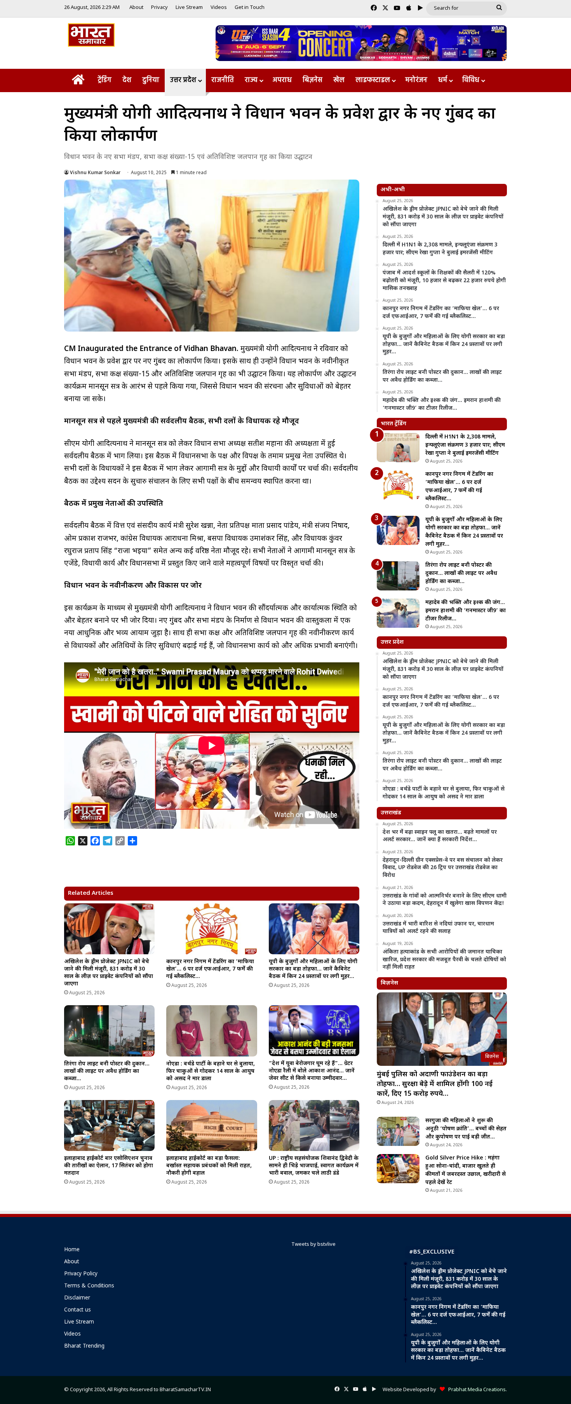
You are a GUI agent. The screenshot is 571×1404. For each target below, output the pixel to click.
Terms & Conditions (89, 1286)
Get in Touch (250, 7)
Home (72, 1250)
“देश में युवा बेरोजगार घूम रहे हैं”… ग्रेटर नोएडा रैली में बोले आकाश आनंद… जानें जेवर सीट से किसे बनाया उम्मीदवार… (312, 1071)
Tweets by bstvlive (313, 1244)
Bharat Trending (84, 1346)
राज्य (251, 80)
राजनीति (222, 80)
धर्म (442, 80)
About (136, 7)
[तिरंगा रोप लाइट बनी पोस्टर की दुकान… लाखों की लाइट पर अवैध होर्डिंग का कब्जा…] (109, 1030)
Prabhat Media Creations (475, 1390)
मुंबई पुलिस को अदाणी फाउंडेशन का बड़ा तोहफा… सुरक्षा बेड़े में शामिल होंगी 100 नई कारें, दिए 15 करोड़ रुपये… (435, 1084)
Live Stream (189, 7)
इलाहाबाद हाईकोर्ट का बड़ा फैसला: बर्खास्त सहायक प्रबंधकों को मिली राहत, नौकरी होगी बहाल (209, 1166)
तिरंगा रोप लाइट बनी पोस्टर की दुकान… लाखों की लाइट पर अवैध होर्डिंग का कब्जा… (107, 1071)
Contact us (77, 1310)
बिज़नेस (312, 80)
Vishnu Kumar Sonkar (95, 173)
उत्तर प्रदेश (183, 80)
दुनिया (150, 80)
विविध (470, 80)
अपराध (282, 80)
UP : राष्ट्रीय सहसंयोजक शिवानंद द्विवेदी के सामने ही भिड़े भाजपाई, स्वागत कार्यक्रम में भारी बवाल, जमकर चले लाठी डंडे (314, 1166)
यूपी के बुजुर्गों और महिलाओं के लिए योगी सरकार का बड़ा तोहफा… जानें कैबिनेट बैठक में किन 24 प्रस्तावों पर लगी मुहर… (313, 969)
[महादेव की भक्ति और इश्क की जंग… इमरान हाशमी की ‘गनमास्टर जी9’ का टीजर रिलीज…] (398, 613)
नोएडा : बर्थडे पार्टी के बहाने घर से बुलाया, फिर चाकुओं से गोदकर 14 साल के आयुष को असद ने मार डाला (210, 1071)
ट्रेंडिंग (104, 80)
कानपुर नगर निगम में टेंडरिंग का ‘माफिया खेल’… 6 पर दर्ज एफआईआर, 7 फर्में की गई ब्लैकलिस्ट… (210, 969)
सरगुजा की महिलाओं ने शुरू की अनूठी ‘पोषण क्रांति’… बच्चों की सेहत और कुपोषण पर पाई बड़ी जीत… (466, 1129)
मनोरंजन (416, 80)
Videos (219, 7)
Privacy (159, 7)
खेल (339, 80)
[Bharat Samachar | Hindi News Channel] (91, 35)
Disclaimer (77, 1298)
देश (126, 80)
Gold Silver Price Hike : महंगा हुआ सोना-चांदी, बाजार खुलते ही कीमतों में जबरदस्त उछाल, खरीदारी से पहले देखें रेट (465, 1170)
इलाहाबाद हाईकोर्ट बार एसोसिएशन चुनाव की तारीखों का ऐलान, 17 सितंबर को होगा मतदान (108, 1166)
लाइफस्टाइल (372, 80)
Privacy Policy (80, 1274)
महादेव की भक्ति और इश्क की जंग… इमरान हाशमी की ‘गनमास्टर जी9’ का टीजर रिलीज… (465, 611)
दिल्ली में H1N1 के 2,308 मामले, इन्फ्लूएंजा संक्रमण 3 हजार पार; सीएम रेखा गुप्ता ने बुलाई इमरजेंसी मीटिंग (465, 445)
